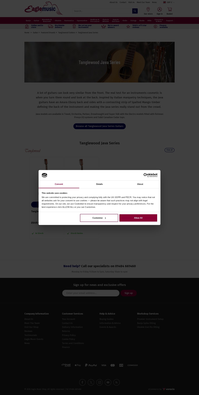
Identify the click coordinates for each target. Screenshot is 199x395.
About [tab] (140, 184)
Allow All (138, 218)
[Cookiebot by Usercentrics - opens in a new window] (145, 175)
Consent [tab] (59, 184)
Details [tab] (99, 184)
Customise (97, 218)
